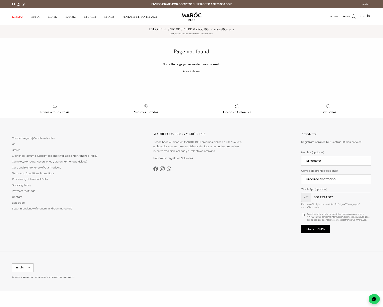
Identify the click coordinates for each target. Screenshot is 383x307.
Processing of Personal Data (30, 179)
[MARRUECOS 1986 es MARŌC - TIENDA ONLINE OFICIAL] (191, 16)
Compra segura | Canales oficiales (33, 138)
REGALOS (90, 16)
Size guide (18, 202)
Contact (17, 197)
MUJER (52, 16)
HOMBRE (70, 16)
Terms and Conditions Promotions (33, 173)
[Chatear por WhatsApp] (374, 299)
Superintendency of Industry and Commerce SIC (42, 208)
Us (13, 144)
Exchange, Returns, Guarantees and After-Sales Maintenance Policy (54, 155)
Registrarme (315, 229)
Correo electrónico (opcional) (319, 170)
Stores (16, 150)
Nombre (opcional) (312, 152)
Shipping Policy (21, 185)
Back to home (191, 71)
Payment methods (23, 191)
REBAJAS (17, 16)
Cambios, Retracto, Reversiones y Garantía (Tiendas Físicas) (49, 161)
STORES (109, 16)
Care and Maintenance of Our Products (36, 167)
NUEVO (35, 16)
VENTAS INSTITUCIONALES (140, 16)
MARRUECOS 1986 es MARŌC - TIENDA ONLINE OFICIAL (47, 277)
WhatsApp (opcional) (314, 189)
